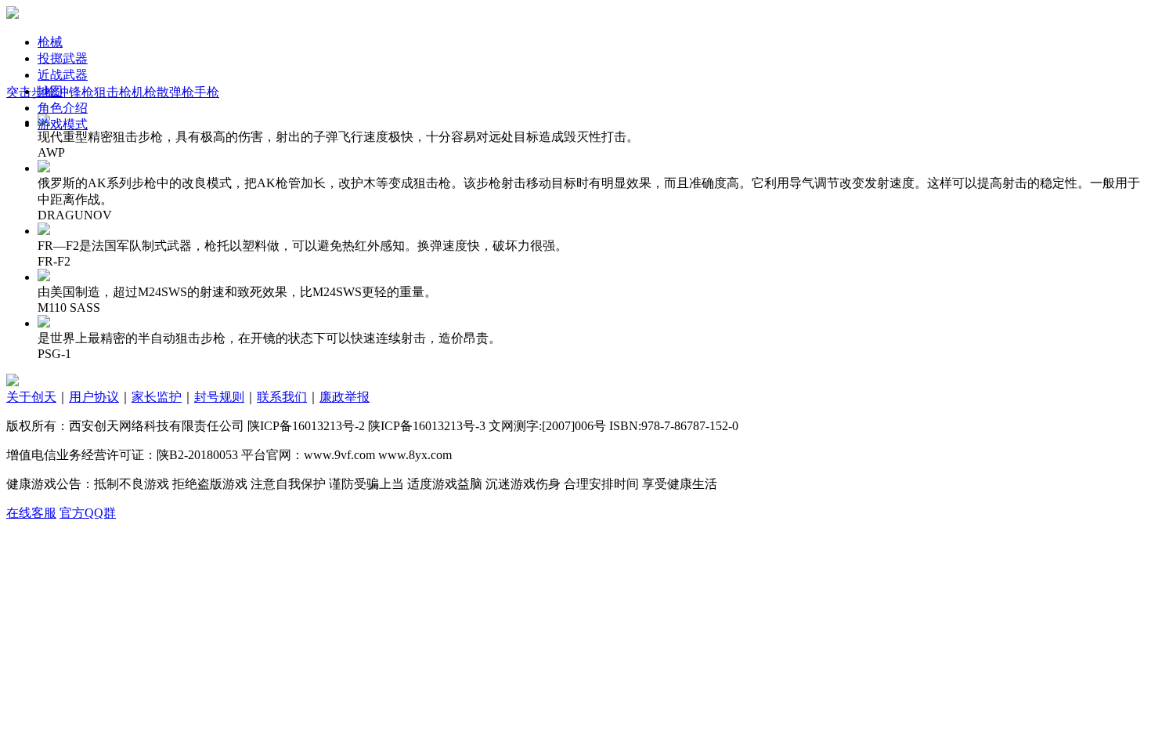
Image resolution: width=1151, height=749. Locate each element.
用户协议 (94, 396)
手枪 (206, 92)
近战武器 (63, 74)
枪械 (50, 42)
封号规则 (219, 396)
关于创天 (31, 396)
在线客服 (31, 512)
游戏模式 (63, 124)
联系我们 (282, 396)
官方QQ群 (88, 512)
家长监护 (157, 396)
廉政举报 (344, 396)
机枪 (144, 92)
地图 (50, 91)
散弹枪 (175, 92)
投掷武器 (63, 58)
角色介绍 (63, 107)
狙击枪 (113, 92)
